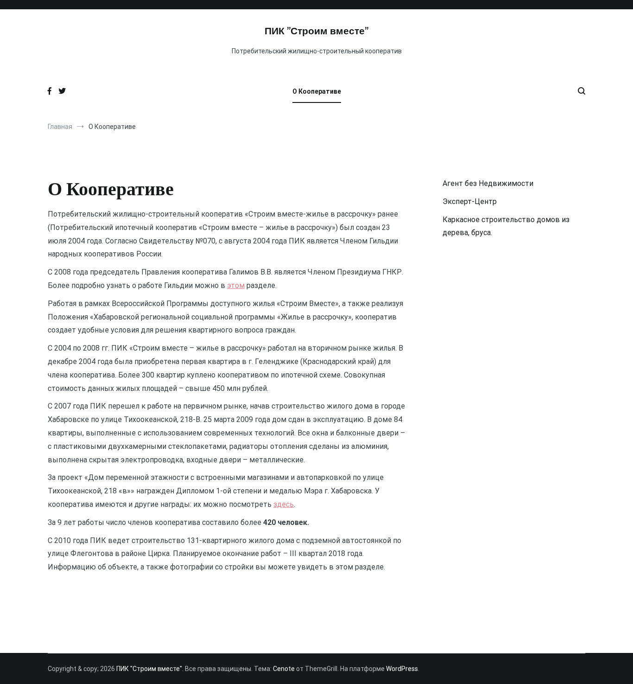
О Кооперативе (316, 91)
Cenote (284, 668)
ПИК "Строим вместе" (316, 31)
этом (236, 285)
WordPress (402, 668)
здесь (283, 504)
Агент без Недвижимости (488, 183)
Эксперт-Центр (470, 201)
